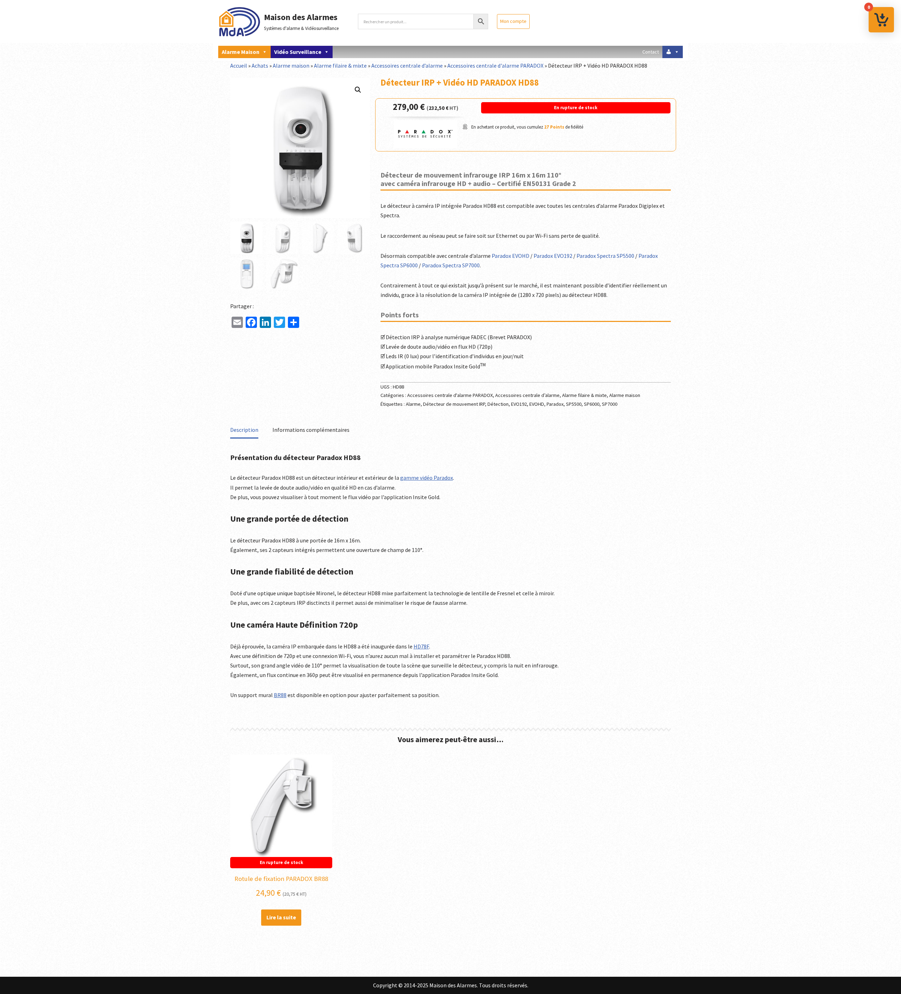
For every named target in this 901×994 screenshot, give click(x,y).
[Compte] (672, 52)
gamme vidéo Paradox (426, 477)
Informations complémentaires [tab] (310, 429)
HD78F (421, 646)
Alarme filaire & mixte (340, 65)
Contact (650, 52)
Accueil (238, 65)
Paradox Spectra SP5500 (605, 255)
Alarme (413, 404)
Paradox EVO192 (553, 255)
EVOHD (536, 404)
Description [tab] (244, 429)
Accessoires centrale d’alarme (407, 65)
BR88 (280, 694)
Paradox (555, 404)
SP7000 (609, 404)
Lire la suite (281, 917)
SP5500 (573, 404)
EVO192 (519, 404)
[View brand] (425, 146)
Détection (498, 404)
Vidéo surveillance (297, 51)
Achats (260, 65)
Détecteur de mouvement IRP (454, 404)
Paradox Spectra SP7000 (451, 265)
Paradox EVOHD (510, 255)
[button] (358, 89)
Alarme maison (240, 51)
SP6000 (591, 404)
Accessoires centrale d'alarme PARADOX (495, 65)
